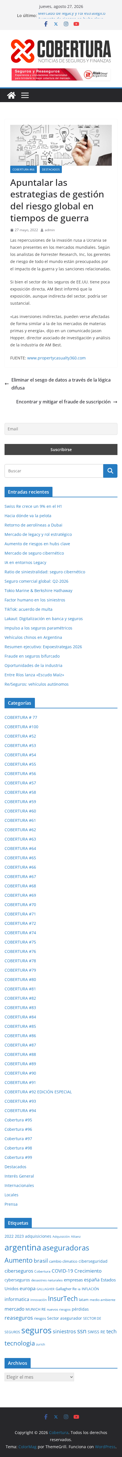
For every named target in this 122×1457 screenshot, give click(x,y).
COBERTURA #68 (20, 885)
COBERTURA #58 (20, 792)
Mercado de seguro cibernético (34, 553)
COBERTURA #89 (20, 1063)
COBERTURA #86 (20, 1035)
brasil (41, 1260)
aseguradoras (65, 1248)
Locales (11, 1194)
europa (27, 1288)
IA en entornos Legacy (25, 562)
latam (84, 1299)
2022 (9, 1236)
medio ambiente (102, 1299)
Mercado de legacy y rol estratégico (71, 15)
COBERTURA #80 (20, 979)
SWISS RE (96, 1331)
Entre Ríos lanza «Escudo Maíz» (34, 674)
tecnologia (20, 1343)
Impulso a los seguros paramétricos (38, 628)
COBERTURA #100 (21, 726)
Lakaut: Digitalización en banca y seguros (44, 618)
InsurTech (63, 1298)
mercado (14, 1309)
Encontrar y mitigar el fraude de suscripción (63, 402)
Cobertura (42, 1271)
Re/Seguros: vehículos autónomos (37, 684)
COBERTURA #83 (20, 1007)
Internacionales (19, 1185)
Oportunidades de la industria (33, 665)
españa (92, 1279)
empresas (73, 1280)
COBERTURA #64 (20, 848)
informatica (17, 1299)
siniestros (64, 1331)
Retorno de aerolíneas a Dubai (33, 525)
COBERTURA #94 (20, 1110)
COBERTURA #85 (20, 1026)
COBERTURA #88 (20, 1054)
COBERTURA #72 (20, 923)
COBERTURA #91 (20, 1082)
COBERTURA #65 (20, 857)
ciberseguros (19, 1270)
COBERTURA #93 (20, 1101)
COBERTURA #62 (20, 829)
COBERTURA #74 (20, 932)
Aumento (19, 1260)
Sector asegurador (64, 1318)
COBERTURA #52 (20, 736)
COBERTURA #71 (20, 914)
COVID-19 (62, 1270)
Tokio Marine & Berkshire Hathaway (38, 590)
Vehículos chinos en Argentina (33, 637)
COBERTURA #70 (20, 904)
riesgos (40, 1318)
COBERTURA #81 (20, 988)
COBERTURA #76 (20, 951)
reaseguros (19, 1317)
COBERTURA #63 (20, 839)
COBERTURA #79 (20, 970)
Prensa (11, 1204)
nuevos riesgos (59, 1309)
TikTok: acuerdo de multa (28, 609)
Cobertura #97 (18, 1138)
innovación (38, 1300)
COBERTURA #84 (20, 1017)
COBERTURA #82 (20, 998)
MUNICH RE (36, 1309)
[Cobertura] (11, 95)
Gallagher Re (66, 1288)
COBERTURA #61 (20, 820)
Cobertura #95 (18, 1120)
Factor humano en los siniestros (35, 600)
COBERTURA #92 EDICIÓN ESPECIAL (38, 1091)
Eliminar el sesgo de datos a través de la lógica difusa (61, 384)
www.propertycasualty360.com (56, 358)
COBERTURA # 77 (21, 717)
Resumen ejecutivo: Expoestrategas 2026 (43, 646)
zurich (40, 1344)
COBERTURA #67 (20, 876)
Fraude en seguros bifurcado (32, 656)
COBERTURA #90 (20, 1073)
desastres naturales (47, 1280)
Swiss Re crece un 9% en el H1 (33, 506)
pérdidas (80, 1309)
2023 (19, 1236)
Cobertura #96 (18, 1129)
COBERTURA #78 (20, 960)
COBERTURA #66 (23, 169)
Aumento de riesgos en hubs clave (37, 543)
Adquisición (61, 1237)
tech (111, 1331)
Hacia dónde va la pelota (28, 515)
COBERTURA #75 (20, 942)
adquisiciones (38, 1236)
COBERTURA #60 (20, 811)
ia (79, 1289)
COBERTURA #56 (20, 773)
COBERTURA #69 (20, 895)
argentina (23, 1247)
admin (50, 230)
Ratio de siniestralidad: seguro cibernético (45, 571)
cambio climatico (63, 1261)
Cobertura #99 (18, 1157)
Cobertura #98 (18, 1148)
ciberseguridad (93, 1261)
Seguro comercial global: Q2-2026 (36, 581)
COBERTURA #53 (20, 745)
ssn (82, 1331)
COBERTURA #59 (20, 801)
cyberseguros (17, 1280)
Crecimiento (88, 1270)
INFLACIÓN (90, 1289)
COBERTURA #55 (20, 764)
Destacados (51, 169)
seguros (36, 1330)
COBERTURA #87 (20, 1045)
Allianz (76, 1236)
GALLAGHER (45, 1289)
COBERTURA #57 (20, 783)
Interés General (19, 1176)
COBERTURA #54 (20, 754)
